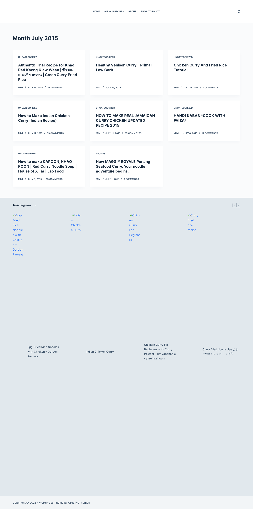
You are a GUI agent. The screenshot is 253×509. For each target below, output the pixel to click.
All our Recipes (114, 11)
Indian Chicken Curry (100, 351)
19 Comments (54, 179)
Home (96, 11)
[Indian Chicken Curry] (76, 351)
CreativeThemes (79, 502)
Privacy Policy (150, 11)
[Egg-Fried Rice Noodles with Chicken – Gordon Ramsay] (18, 351)
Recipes (100, 153)
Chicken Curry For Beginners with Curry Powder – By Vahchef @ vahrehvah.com (160, 351)
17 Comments (210, 133)
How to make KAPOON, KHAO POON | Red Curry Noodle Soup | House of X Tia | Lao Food (47, 166)
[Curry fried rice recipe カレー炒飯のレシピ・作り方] (193, 351)
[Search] (239, 11)
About (132, 11)
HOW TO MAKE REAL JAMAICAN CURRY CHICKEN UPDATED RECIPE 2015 (125, 120)
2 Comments (55, 87)
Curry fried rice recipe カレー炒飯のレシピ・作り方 (220, 352)
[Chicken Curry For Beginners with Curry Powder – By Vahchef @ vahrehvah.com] (134, 351)
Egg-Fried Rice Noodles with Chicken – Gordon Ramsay (43, 351)
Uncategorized (27, 57)
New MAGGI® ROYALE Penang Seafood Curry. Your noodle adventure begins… (123, 166)
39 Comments (55, 133)
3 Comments (131, 179)
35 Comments (133, 133)
